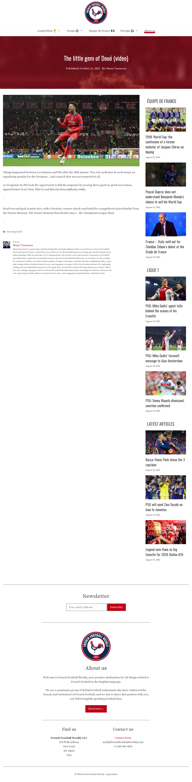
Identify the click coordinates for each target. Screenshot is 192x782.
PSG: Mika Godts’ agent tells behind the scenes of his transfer (164, 310)
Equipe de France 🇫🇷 (101, 31)
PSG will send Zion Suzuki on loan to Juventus (164, 507)
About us (149, 31)
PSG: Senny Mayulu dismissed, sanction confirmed (165, 403)
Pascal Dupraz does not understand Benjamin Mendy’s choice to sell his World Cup (165, 196)
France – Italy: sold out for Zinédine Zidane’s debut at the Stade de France (165, 246)
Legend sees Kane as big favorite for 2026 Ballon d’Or (165, 552)
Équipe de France (161, 101)
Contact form (123, 738)
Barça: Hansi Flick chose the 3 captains (165, 462)
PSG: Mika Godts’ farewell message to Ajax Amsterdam (164, 358)
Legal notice (112, 774)
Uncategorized (14, 231)
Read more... (96, 708)
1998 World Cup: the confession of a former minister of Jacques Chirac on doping (165, 144)
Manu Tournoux (23, 245)
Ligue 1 (153, 270)
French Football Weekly (92, 774)
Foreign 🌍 (127, 31)
